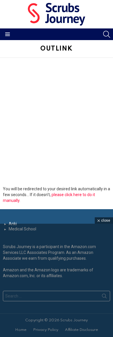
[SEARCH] (106, 34)
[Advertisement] (56, 123)
